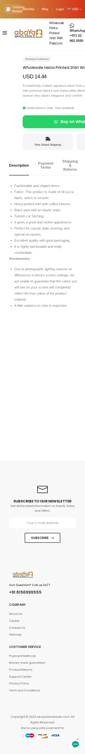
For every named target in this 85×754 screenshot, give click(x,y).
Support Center (20, 677)
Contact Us (17, 628)
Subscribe (40, 538)
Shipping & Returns (70, 165)
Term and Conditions (24, 690)
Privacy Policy (19, 683)
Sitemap (15, 634)
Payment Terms (45, 165)
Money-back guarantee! (27, 663)
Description (19, 165)
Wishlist (28, 9)
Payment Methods (22, 656)
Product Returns (20, 670)
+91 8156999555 (25, 592)
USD (75, 9)
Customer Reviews (17, 9)
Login (60, 9)
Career (14, 621)
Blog (45, 9)
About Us (15, 614)
